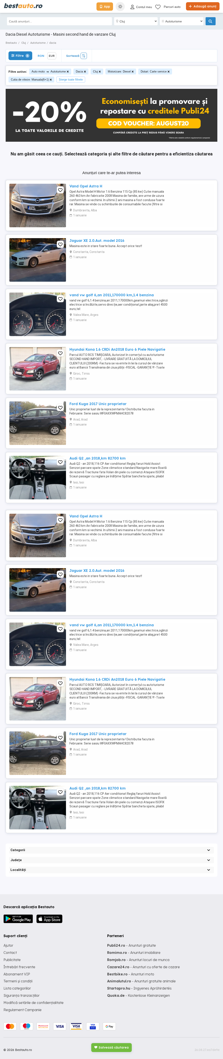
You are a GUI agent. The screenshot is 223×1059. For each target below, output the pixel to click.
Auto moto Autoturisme (49, 71)
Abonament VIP (16, 974)
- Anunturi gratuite (131, 945)
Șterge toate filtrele (71, 79)
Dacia (79, 71)
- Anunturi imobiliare (133, 952)
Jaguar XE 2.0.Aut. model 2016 (96, 240)
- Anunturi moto (130, 974)
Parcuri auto (172, 6)
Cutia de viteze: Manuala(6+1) (30, 79)
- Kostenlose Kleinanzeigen (138, 995)
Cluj (95, 71)
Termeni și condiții (17, 981)
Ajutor (8, 945)
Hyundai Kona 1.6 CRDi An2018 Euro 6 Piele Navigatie (117, 349)
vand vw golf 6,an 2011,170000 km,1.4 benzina (111, 295)
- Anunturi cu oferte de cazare (143, 967)
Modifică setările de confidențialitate (33, 1002)
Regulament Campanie (22, 1010)
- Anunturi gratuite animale (141, 981)
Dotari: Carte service (154, 71)
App (107, 6)
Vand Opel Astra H (85, 186)
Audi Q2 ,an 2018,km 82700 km (97, 458)
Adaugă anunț (204, 6)
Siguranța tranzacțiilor (21, 995)
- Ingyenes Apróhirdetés (139, 988)
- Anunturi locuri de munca (138, 960)
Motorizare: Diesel (119, 71)
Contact (10, 952)
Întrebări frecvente (19, 967)
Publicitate (12, 960)
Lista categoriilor (17, 988)
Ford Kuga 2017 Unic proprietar (98, 404)
